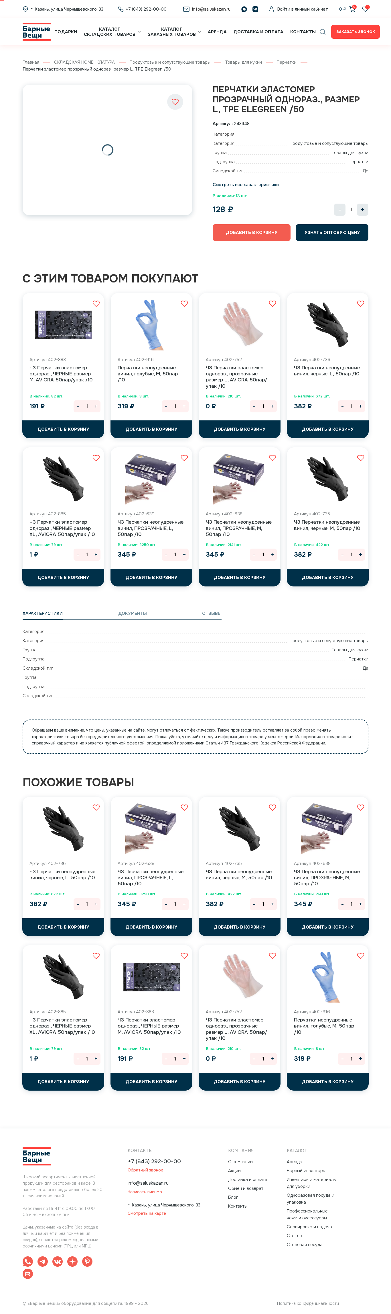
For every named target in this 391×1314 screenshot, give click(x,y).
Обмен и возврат (245, 1188)
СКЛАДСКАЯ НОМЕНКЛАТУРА (84, 62)
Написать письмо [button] (145, 1192)
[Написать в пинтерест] (87, 1262)
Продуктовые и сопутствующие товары (170, 62)
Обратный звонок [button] (145, 1170)
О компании (240, 1162)
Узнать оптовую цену (332, 232)
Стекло (294, 1236)
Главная (31, 62)
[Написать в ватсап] (28, 1262)
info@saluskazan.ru (148, 1183)
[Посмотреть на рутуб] (28, 1275)
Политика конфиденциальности (308, 1303)
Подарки (65, 32)
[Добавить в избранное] (175, 102)
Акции (234, 1170)
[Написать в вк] (57, 1262)
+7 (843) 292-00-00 (154, 1161)
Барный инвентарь (306, 1170)
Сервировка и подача (309, 1227)
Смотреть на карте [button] (147, 1213)
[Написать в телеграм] (42, 1262)
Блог (233, 1197)
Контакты (303, 32)
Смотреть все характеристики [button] (246, 185)
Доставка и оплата (258, 32)
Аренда (217, 32)
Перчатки (287, 62)
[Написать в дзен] (72, 1262)
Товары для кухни (243, 62)
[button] (322, 31)
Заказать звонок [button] (355, 31)
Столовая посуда (305, 1244)
